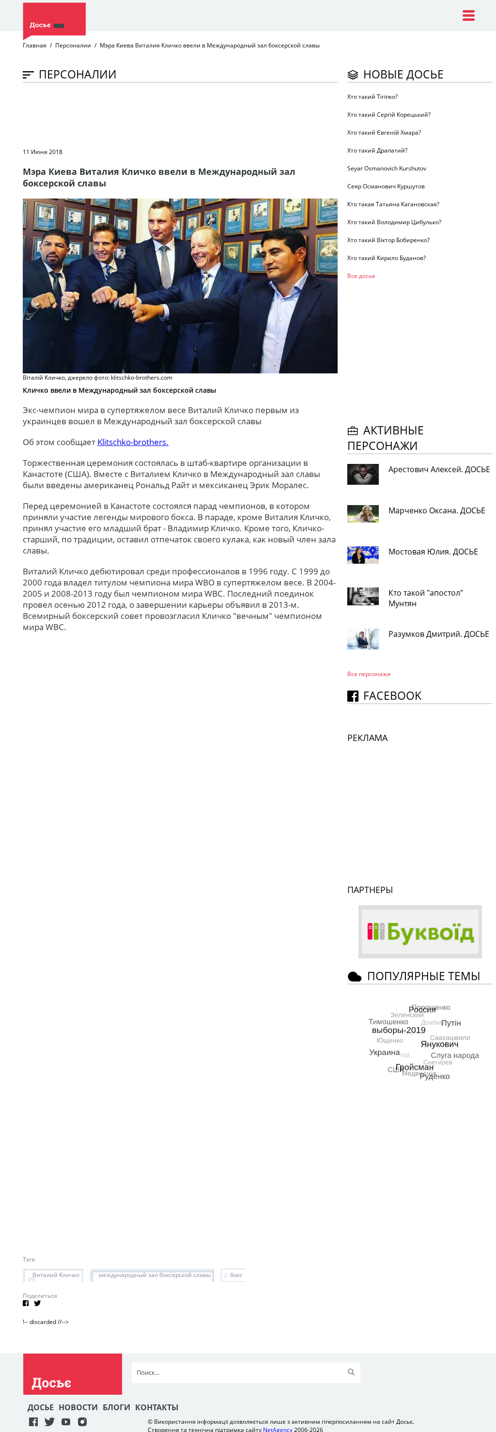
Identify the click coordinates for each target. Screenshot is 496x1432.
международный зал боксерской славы (155, 1275)
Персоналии (73, 45)
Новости (78, 1407)
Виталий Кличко (55, 1275)
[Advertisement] (199, 114)
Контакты (157, 1407)
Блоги (116, 1407)
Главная (34, 45)
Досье (41, 1407)
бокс (236, 1275)
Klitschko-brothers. (133, 441)
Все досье (361, 276)
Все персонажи (369, 674)
